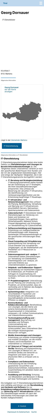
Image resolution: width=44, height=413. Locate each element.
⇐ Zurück (22, 406)
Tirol (5, 3)
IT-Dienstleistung (11, 146)
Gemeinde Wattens (19, 140)
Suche (34, 412)
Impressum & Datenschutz (18, 412)
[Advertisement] (22, 45)
